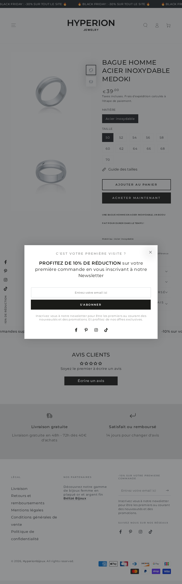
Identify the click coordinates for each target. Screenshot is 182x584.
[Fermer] (150, 252)
